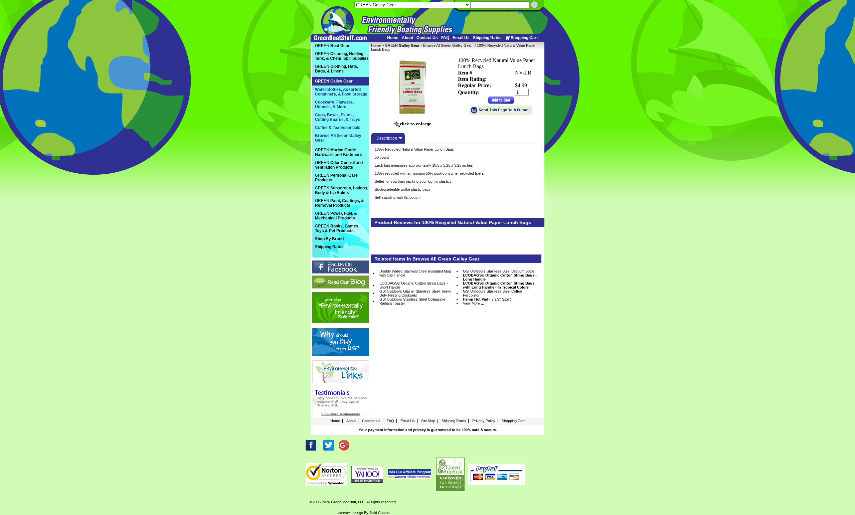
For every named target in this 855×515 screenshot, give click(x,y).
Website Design (350, 513)
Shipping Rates (487, 37)
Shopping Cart (524, 37)
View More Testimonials (340, 414)
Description (386, 138)
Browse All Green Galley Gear (448, 45)
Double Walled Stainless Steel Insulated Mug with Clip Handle (415, 273)
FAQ (445, 37)
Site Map (428, 421)
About (407, 37)
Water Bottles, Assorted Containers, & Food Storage (341, 92)
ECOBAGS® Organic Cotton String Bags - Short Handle (413, 285)
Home (392, 37)
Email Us (461, 37)
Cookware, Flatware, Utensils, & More (334, 104)
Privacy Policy (483, 421)
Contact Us (427, 37)
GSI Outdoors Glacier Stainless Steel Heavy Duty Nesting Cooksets (415, 293)
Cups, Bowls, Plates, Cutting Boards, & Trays (337, 117)
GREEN (402, 45)
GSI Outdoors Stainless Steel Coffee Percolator (492, 293)
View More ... (473, 303)
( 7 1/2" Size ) (487, 299)
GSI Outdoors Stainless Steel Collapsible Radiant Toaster (412, 301)
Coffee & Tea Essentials (337, 127)
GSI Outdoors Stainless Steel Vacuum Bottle (498, 271)
